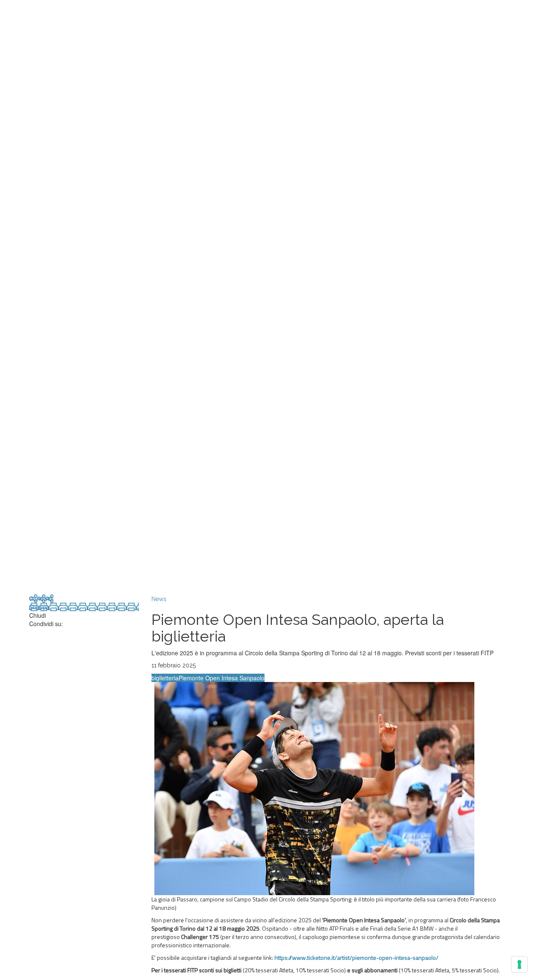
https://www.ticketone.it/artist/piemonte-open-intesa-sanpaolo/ (356, 957)
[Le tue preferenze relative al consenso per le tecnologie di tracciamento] (519, 964)
